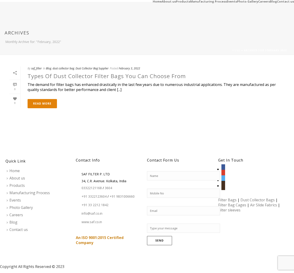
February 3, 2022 (129, 68)
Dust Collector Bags (257, 199)
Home (157, 1)
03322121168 (92, 188)
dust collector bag (63, 68)
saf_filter (36, 68)
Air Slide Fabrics (263, 205)
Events (232, 1)
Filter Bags (227, 199)
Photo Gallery (247, 1)
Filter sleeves (229, 210)
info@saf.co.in (92, 213)
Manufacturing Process (208, 1)
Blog (273, 1)
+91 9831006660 (122, 196)
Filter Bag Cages (232, 205)
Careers (264, 1)
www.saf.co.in (92, 222)
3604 (108, 188)
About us (169, 1)
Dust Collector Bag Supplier (92, 68)
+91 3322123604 (94, 196)
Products (183, 1)
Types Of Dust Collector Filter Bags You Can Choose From (107, 76)
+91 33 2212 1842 (95, 205)
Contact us (285, 1)
